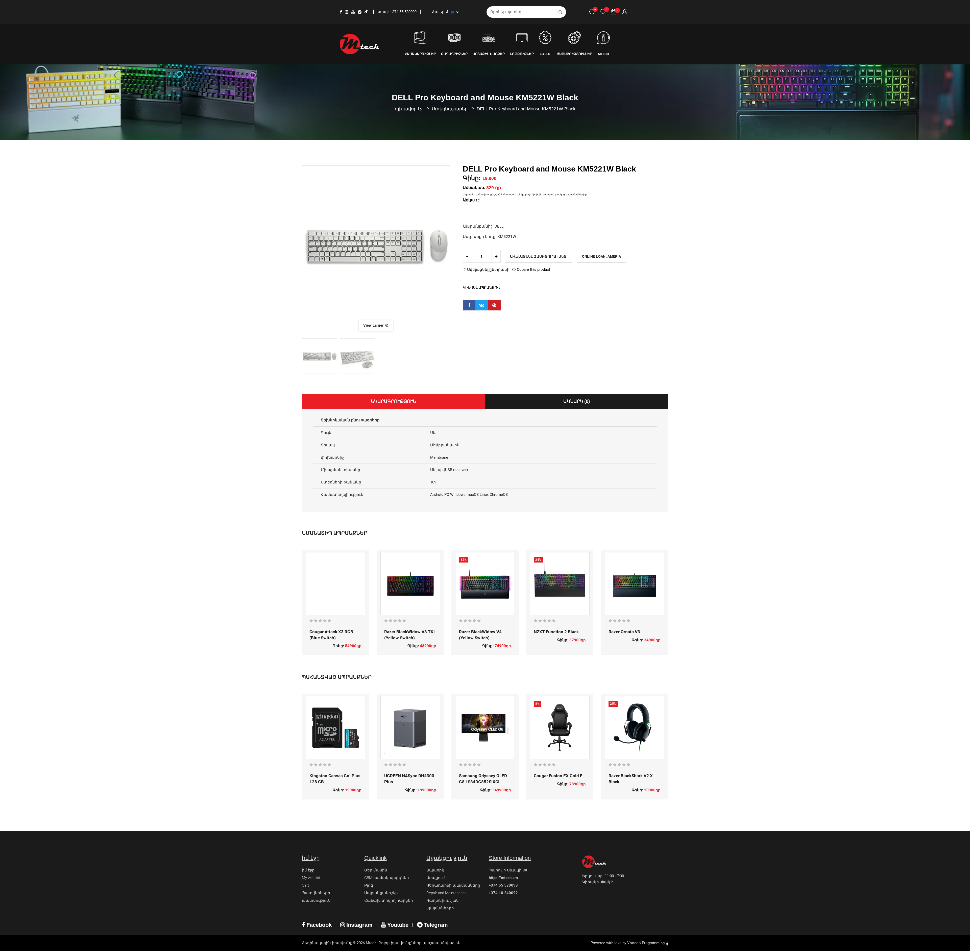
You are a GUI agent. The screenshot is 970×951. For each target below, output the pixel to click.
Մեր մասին (375, 870)
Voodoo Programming (646, 943)
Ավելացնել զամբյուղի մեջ (538, 256)
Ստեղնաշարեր (450, 108)
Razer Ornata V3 (624, 631)
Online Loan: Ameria (601, 256)
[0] (603, 12)
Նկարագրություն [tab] (393, 401)
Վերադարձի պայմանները (453, 885)
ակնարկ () (576, 401)
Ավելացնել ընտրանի (488, 269)
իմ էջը (308, 870)
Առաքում (435, 877)
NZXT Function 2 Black (556, 631)
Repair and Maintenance (446, 893)
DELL (499, 226)
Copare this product (533, 269)
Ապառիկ (435, 870)
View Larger (373, 325)
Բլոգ (368, 885)
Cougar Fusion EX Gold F (558, 775)
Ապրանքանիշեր (381, 893)
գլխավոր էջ (409, 108)
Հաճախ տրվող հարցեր (388, 900)
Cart (305, 885)
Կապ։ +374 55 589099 (397, 12)
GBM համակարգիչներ (386, 877)
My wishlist (311, 877)
